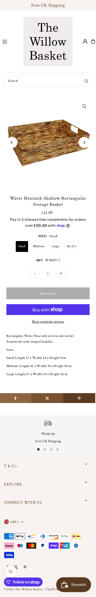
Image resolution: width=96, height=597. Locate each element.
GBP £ (14, 522)
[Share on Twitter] (47, 398)
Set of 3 (72, 246)
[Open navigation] (10, 41)
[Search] (86, 81)
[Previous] (11, 142)
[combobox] (48, 81)
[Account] (85, 41)
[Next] (84, 142)
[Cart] (93, 41)
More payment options (48, 321)
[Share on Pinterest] (79, 398)
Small (22, 246)
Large (55, 246)
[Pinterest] (25, 567)
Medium (38, 246)
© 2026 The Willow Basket (23, 589)
